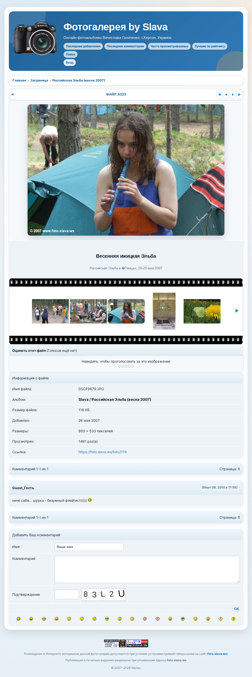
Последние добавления (83, 46)
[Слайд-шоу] (12, 94)
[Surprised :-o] (120, 619)
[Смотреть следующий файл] (233, 94)
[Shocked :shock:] (157, 619)
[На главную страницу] (35, 38)
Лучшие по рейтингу (210, 46)
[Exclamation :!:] (220, 619)
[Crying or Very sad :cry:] (94, 619)
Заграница (39, 80)
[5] (132, 366)
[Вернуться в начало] (219, 94)
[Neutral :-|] (69, 619)
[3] (126, 366)
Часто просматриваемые (169, 46)
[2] (123, 366)
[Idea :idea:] (208, 619)
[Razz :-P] (31, 619)
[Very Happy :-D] (44, 619)
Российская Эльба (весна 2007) (78, 80)
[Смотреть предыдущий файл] (226, 94)
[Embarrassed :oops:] (145, 619)
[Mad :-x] (170, 619)
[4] (129, 366)
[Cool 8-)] (107, 619)
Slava (84, 399)
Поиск (70, 54)
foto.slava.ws (217, 654)
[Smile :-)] (56, 619)
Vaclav (136, 668)
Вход (69, 62)
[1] (119, 366)
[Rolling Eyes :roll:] (183, 619)
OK (236, 609)
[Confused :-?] (132, 619)
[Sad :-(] (82, 619)
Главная (19, 80)
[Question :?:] (233, 619)
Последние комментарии (125, 46)
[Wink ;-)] (195, 619)
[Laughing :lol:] (18, 619)
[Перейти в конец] (239, 94)
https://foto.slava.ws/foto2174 (103, 452)
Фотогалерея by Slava (115, 27)
